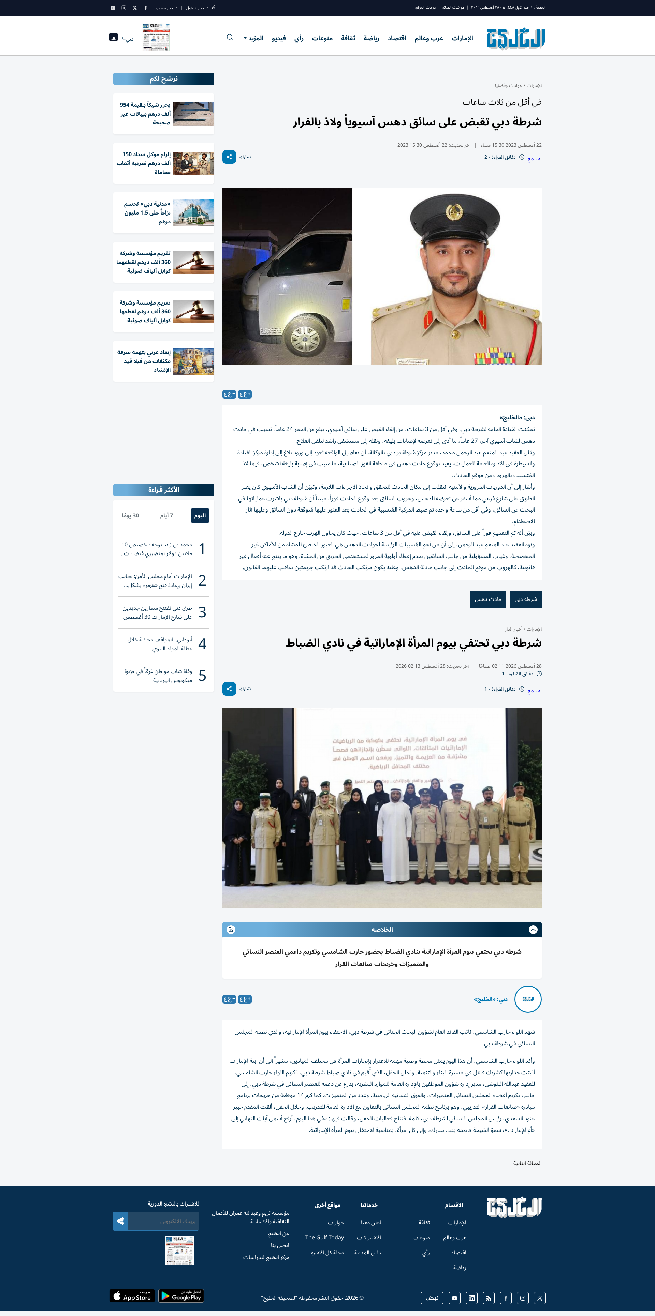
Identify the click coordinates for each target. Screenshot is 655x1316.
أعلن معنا (371, 1222)
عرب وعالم (429, 38)
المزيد (255, 38)
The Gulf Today (324, 1237)
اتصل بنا (280, 1245)
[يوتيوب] (113, 7)
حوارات (336, 1222)
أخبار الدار (513, 629)
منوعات (322, 38)
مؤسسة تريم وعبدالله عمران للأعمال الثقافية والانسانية (250, 1217)
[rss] (488, 1298)
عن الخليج (278, 1233)
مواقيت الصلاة (453, 7)
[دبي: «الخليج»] (528, 999)
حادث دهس (488, 599)
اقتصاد (397, 38)
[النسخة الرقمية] (156, 39)
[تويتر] (134, 7)
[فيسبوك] (145, 7)
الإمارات (462, 38)
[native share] (229, 157)
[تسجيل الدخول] (213, 8)
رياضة (371, 38)
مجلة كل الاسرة (327, 1252)
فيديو (279, 38)
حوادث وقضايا (508, 85)
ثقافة (348, 38)
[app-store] (132, 1298)
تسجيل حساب (166, 8)
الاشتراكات (369, 1237)
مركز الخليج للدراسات (266, 1257)
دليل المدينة (367, 1252)
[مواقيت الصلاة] (113, 39)
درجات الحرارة (425, 7)
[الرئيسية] (514, 1217)
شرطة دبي (526, 599)
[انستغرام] (123, 7)
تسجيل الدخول (197, 8)
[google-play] (181, 1298)
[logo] (516, 38)
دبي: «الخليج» (491, 999)
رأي (299, 38)
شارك (245, 157)
